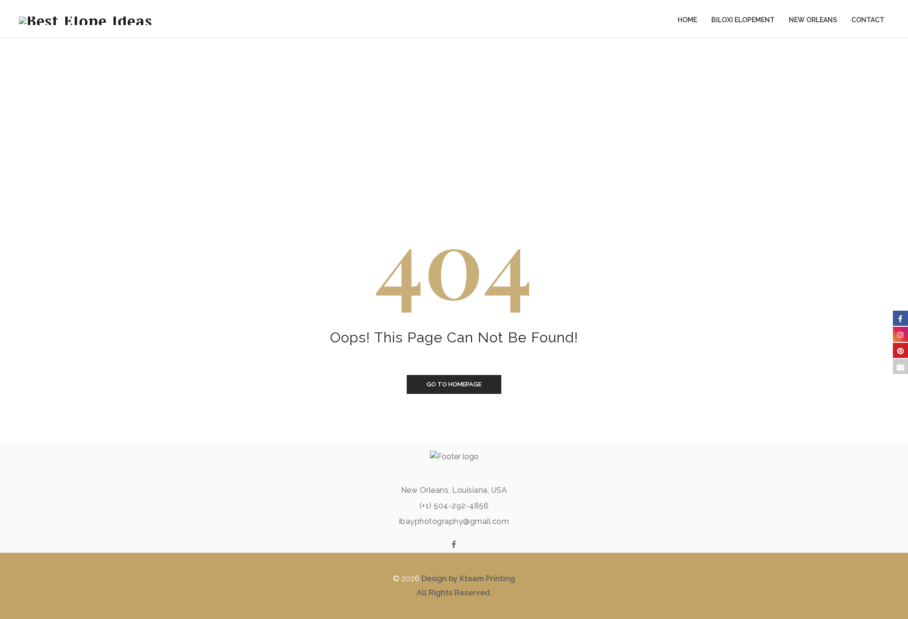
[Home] (85, 19)
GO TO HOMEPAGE (454, 384)
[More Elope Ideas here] (454, 544)
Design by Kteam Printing (468, 578)
